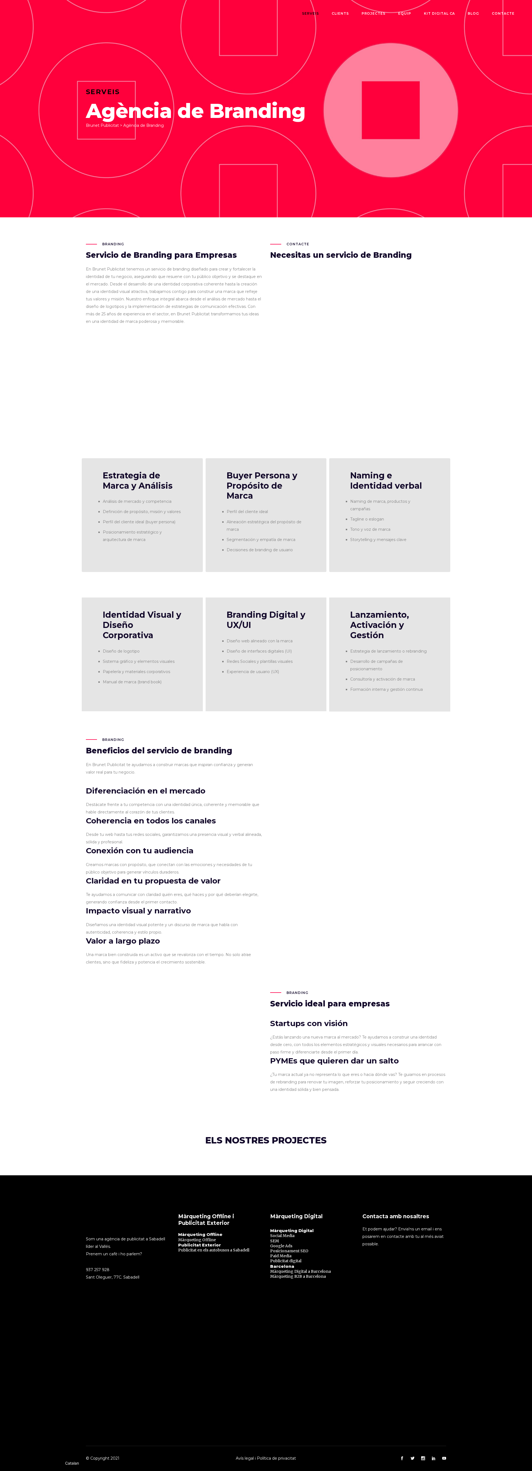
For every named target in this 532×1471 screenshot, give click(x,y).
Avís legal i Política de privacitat (266, 1458)
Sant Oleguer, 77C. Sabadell (112, 1277)
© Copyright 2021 (102, 1458)
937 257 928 (97, 1269)
